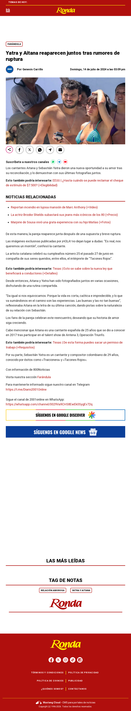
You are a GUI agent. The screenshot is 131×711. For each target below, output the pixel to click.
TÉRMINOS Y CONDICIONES (47, 672)
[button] (19, 149)
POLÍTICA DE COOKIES (50, 681)
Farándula (14, 44)
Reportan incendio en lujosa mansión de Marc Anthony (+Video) (54, 207)
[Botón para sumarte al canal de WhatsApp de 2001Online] (53, 162)
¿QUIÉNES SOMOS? (52, 689)
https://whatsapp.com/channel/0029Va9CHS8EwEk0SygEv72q (49, 404)
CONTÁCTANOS (77, 689)
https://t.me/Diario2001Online (26, 389)
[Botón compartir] (9, 150)
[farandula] (65, 11)
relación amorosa (52, 590)
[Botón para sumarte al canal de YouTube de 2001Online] (65, 162)
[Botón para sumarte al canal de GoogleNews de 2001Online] (65, 432)
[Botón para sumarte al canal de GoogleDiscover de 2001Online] (65, 415)
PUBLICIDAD (75, 681)
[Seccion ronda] (65, 609)
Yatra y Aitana (81, 590)
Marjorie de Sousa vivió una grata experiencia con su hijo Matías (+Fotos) (61, 222)
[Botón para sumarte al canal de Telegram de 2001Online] (59, 162)
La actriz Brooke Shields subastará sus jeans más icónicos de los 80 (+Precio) (64, 215)
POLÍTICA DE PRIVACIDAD (83, 672)
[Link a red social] (51, 660)
